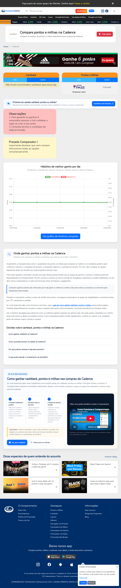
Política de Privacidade (26, 517)
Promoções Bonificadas (62, 17)
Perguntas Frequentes (93, 513)
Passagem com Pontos (95, 17)
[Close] (117, 567)
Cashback (33, 17)
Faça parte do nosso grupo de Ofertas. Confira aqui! (48, 3)
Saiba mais (83, 578)
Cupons (50, 17)
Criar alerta (106, 34)
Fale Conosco (90, 510)
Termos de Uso (24, 520)
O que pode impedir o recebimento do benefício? (28, 357)
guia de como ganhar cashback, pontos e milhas (72, 305)
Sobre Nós (22, 510)
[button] (92, 11)
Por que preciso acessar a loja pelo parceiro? (26, 349)
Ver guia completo (18, 442)
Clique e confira (82, 3)
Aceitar (83, 583)
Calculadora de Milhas (79, 17)
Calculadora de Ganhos (59, 530)
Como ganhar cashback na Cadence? (23, 334)
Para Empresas (23, 513)
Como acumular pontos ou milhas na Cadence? (27, 342)
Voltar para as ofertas (41, 442)
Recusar (91, 583)
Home (5, 46)
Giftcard (53, 520)
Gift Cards (42, 17)
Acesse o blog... (111, 456)
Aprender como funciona (102, 104)
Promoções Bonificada (59, 537)
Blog (87, 517)
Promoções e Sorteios (59, 534)
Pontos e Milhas (23, 17)
